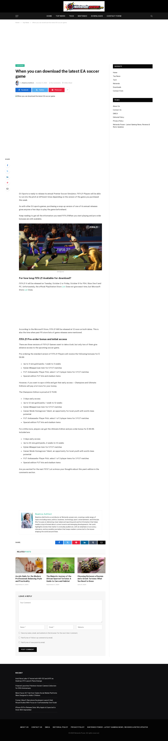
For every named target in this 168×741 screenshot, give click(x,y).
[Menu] (16, 16)
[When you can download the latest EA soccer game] (60, 124)
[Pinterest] (7, 182)
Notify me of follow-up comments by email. (37, 638)
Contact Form (114, 16)
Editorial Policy (118, 117)
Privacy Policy (118, 121)
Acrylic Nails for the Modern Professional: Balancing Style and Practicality (28, 578)
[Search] (151, 16)
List (63, 286)
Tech (71, 16)
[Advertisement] (84, 43)
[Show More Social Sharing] (67, 90)
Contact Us (117, 110)
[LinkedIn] (7, 177)
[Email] (7, 188)
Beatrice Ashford (28, 83)
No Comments (56, 83)
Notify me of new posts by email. (33, 642)
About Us (116, 106)
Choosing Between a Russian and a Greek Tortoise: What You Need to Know (90, 578)
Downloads (97, 16)
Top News (60, 16)
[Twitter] (7, 171)
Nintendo (82, 16)
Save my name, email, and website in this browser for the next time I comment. (49, 633)
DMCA (115, 113)
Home (49, 16)
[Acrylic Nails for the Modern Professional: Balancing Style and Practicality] (29, 565)
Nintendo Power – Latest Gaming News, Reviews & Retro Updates (117, 727)
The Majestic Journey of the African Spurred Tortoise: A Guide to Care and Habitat (58, 578)
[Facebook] (7, 165)
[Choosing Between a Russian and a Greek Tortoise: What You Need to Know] (91, 565)
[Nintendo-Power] (84, 6)
